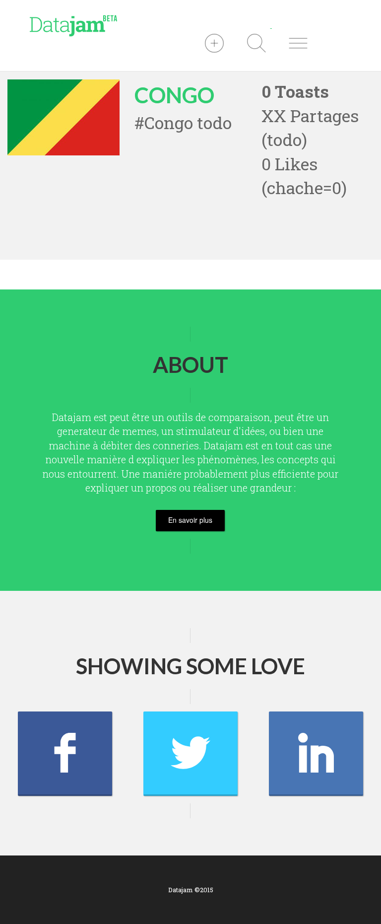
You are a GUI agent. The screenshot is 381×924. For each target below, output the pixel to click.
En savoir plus (190, 520)
